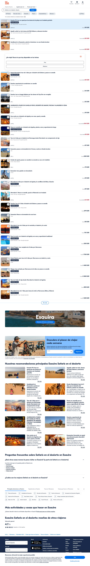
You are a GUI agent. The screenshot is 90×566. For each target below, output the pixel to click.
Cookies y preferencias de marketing (50, 548)
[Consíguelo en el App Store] (36, 548)
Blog (67, 547)
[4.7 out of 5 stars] (9, 527)
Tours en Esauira (44, 534)
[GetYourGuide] (7, 3)
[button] (45, 24)
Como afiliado (76, 549)
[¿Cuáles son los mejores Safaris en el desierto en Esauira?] (83, 477)
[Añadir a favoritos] (8, 21)
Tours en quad (9, 466)
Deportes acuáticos (11, 469)
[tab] (15, 489)
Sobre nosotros (67, 542)
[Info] (25, 17)
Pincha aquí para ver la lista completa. (45, 511)
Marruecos (11, 534)
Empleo (67, 545)
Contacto (45, 541)
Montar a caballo (10, 467)
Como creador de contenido (77, 546)
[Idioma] (77, 2)
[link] (45, 24)
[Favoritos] (71, 2)
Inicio (6, 534)
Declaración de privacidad (29, 358)
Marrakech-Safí (20, 534)
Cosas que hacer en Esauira (32, 534)
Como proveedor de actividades (77, 542)
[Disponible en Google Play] (36, 543)
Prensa (67, 550)
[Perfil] (83, 2)
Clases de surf (9, 471)
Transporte (8, 464)
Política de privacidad (47, 546)
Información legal (46, 543)
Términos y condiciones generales (50, 550)
